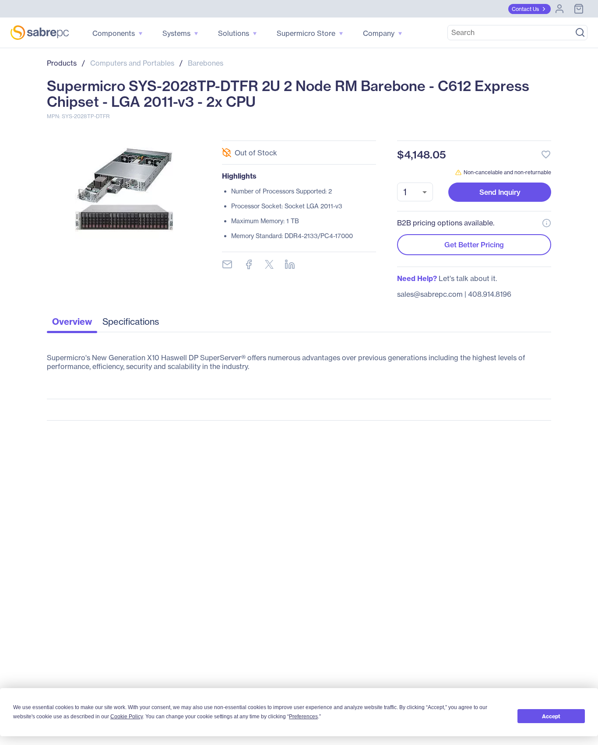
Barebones (205, 63)
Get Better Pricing (474, 244)
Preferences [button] (303, 716)
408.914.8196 (489, 294)
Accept (551, 716)
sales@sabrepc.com (430, 294)
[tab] (72, 324)
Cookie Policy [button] (126, 716)
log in (492, 131)
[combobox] (415, 192)
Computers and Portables (132, 63)
